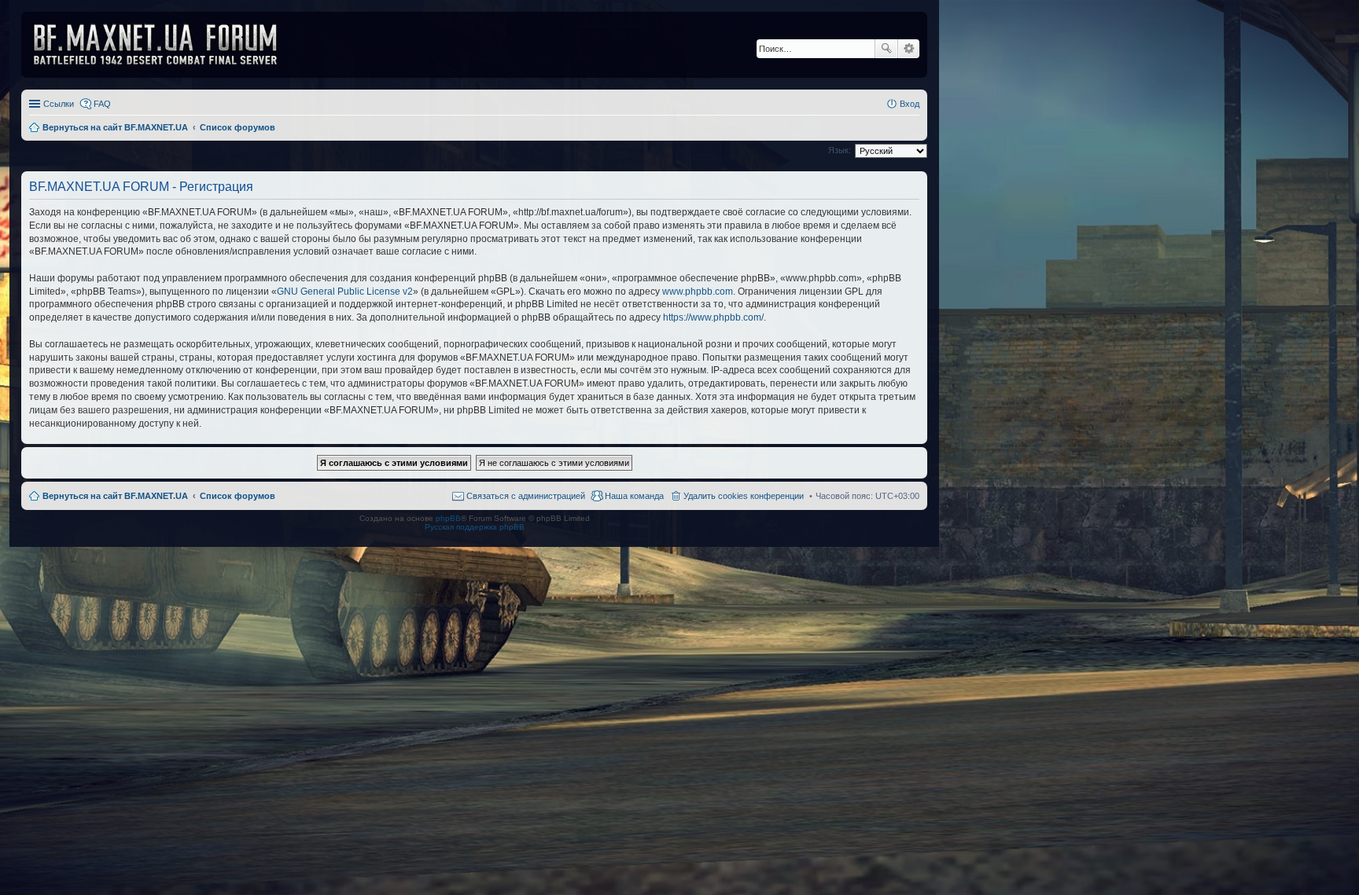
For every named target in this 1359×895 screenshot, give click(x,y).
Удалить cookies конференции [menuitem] (743, 496)
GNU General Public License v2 (345, 291)
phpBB (448, 518)
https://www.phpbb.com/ (713, 317)
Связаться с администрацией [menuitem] (525, 496)
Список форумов (237, 496)
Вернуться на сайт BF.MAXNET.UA (115, 496)
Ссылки (58, 103)
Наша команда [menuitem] (634, 496)
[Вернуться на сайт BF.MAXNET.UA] (165, 45)
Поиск (886, 48)
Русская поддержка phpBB (475, 527)
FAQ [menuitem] (102, 103)
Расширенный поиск (908, 48)
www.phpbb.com (697, 291)
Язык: (839, 150)
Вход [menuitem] (909, 103)
